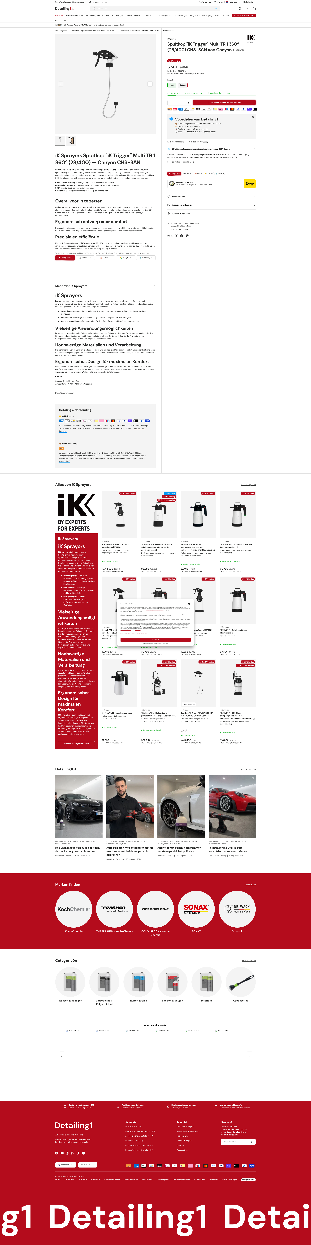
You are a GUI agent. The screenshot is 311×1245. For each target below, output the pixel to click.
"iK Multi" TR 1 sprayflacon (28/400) (196, 630)
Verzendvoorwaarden (131, 1179)
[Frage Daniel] (240, 8)
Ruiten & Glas (138, 1000)
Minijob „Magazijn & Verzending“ (139, 1145)
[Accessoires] (241, 982)
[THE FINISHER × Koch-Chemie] (114, 909)
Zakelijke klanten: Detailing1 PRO (139, 1136)
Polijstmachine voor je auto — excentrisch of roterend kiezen (228, 849)
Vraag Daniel (175, 174)
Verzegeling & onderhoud (188, 1131)
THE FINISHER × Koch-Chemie (114, 931)
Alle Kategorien (61, 31)
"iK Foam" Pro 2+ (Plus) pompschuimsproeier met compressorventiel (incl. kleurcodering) (198, 547)
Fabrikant (59, 15)
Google (210, 174)
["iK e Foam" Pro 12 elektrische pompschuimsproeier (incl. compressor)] (159, 683)
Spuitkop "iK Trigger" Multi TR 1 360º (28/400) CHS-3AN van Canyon (197, 714)
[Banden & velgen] (172, 982)
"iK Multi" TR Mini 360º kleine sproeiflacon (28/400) (114, 631)
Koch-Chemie (74, 931)
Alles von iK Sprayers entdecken (76, 744)
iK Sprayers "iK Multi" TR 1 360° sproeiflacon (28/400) (115, 545)
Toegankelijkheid (199, 1179)
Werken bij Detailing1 (134, 1140)
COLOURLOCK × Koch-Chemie (155, 933)
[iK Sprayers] (76, 512)
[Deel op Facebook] (181, 236)
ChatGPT (188, 174)
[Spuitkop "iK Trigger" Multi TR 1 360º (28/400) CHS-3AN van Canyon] (198, 683)
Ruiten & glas (118, 15)
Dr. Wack (237, 931)
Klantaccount (95, 1179)
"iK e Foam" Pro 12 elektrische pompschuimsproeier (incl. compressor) (158, 714)
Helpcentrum (83, 1179)
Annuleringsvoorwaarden (181, 1179)
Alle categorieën (249, 960)
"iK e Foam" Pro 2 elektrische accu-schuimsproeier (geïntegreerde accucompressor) (156, 547)
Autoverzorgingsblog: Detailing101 (140, 1131)
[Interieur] (206, 982)
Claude (199, 174)
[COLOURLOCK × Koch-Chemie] (155, 909)
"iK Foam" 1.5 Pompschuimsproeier (117, 713)
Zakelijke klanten (222, 15)
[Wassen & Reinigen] (70, 982)
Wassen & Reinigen (74, 15)
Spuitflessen (112, 31)
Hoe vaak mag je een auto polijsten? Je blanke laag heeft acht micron (77, 849)
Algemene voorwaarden (112, 1179)
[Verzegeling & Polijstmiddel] (104, 982)
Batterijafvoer (213, 1179)
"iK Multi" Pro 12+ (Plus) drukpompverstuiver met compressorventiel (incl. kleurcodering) (237, 716)
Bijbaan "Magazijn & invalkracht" (139, 1150)
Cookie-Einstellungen (229, 1179)
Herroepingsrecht (163, 1179)
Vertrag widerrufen (248, 1179)
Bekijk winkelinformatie (179, 229)
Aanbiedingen (181, 15)
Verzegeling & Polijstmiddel (97, 15)
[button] (254, 8)
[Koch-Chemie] (73, 909)
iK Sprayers (171, 39)
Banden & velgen (133, 15)
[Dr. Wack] (237, 909)
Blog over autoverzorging (201, 15)
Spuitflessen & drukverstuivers (93, 31)
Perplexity (221, 174)
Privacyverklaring (147, 1179)
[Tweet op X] (176, 236)
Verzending (178, 74)
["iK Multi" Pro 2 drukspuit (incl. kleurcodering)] (238, 600)
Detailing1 (64, 1176)
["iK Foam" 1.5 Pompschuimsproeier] (119, 683)
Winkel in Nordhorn (133, 1126)
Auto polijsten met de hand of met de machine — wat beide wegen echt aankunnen (129, 851)
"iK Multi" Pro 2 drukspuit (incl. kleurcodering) (233, 631)
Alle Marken (251, 884)
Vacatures (218, 2)
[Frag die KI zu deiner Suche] (216, 8)
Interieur (147, 15)
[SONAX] (196, 909)
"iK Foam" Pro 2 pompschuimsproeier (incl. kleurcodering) (236, 545)
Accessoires (60, 20)
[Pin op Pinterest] (187, 236)
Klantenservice (205, 2)
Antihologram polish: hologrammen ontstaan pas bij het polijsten (179, 849)
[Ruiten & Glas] (138, 982)
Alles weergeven (248, 484)
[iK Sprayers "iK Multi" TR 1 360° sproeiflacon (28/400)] (119, 514)
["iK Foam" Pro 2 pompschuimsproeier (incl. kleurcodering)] (238, 514)
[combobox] (155, 8)
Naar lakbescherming (98, 2)
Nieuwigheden (165, 15)
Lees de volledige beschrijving (180, 162)
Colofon (57, 1179)
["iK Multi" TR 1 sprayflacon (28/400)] (198, 600)
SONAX (196, 931)
